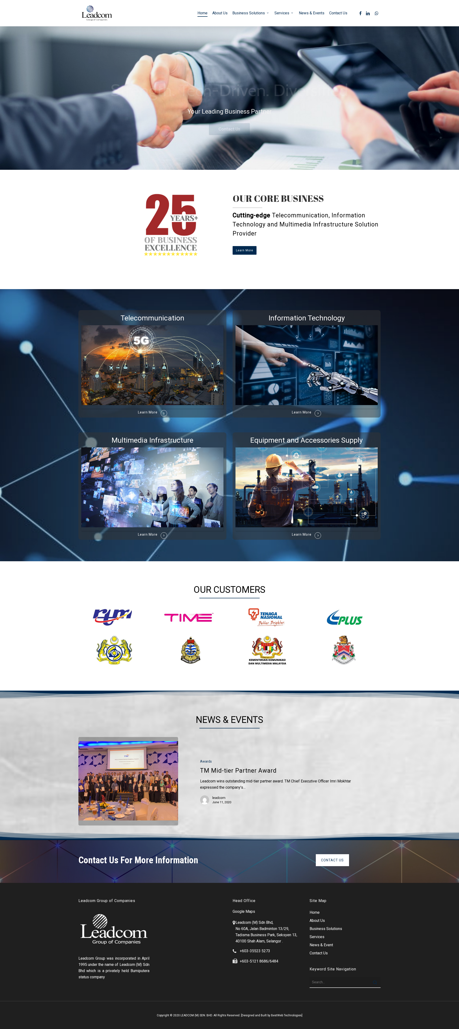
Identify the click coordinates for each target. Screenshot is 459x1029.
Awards (206, 761)
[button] (245, 250)
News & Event (321, 945)
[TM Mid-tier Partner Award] (128, 781)
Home (315, 912)
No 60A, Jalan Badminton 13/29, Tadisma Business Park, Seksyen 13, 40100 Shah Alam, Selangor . (266, 934)
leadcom (218, 798)
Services (317, 937)
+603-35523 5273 (255, 951)
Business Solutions (326, 928)
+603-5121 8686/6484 (259, 961)
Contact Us (229, 129)
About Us (317, 920)
